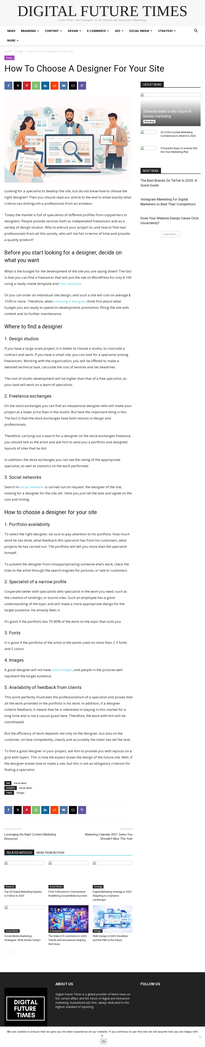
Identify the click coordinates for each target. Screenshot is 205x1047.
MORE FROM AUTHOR (50, 852)
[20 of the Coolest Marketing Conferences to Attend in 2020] (149, 136)
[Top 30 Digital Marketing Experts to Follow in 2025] (24, 874)
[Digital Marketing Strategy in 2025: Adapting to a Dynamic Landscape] (113, 874)
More (11, 40)
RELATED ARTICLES (19, 852)
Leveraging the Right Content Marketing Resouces (30, 836)
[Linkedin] (45, 86)
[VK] (64, 86)
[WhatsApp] (36, 86)
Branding (28, 31)
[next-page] (13, 952)
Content (52, 31)
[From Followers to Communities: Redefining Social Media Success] (68, 874)
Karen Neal (20, 783)
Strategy (165, 31)
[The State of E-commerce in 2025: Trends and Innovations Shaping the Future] (68, 919)
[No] (200, 1037)
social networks (32, 487)
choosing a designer (69, 301)
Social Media (139, 31)
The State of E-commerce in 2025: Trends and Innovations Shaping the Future (67, 940)
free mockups (70, 283)
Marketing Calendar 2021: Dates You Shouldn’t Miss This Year (109, 836)
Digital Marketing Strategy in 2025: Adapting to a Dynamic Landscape (112, 895)
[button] (196, 31)
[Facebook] (8, 86)
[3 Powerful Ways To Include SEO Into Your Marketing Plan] (149, 152)
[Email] (73, 86)
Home (7, 51)
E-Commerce (96, 31)
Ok (103, 1041)
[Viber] (82, 86)
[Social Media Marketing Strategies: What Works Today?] (24, 919)
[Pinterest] (27, 86)
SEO (117, 31)
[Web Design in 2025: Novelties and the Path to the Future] (113, 919)
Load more (169, 234)
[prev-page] (6, 952)
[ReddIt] (54, 86)
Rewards (10, 886)
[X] (18, 86)
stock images (62, 669)
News (11, 31)
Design (73, 31)
